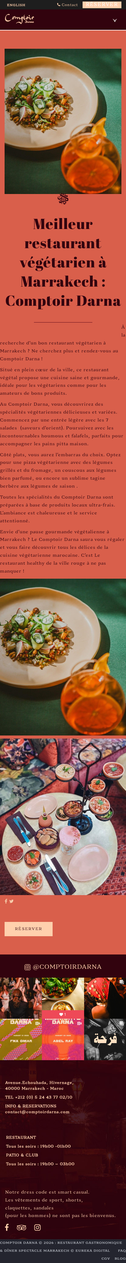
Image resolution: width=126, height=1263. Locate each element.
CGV (106, 1259)
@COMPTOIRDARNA (66, 967)
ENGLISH (16, 5)
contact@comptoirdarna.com (37, 1112)
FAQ (122, 1251)
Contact (69, 5)
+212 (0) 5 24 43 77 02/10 (43, 1097)
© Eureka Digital (90, 1251)
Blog (120, 1259)
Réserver (102, 4)
